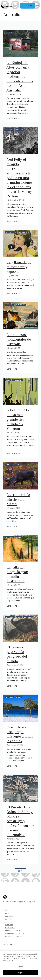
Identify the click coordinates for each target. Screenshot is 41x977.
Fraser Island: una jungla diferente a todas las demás (20, 734)
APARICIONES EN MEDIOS (14, 936)
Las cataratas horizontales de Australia (19, 339)
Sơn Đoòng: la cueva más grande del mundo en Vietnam (18, 419)
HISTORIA (8, 919)
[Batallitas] (6, 6)
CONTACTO (9, 925)
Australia (9, 33)
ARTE (7, 913)
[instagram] (4, 945)
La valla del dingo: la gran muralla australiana (17, 574)
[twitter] (7, 945)
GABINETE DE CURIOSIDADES (15, 933)
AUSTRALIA (9, 916)
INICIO (7, 910)
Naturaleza (20, 305)
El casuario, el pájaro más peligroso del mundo (18, 654)
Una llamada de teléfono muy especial (19, 267)
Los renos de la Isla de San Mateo (18, 499)
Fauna (8, 380)
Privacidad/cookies (12, 931)
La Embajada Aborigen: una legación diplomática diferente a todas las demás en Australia (20, 77)
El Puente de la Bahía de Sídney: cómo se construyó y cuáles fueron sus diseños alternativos (20, 821)
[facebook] (11, 945)
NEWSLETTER (10, 928)
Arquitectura (11, 232)
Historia (19, 129)
